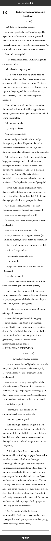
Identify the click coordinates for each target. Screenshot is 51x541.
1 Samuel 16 (25, 3)
